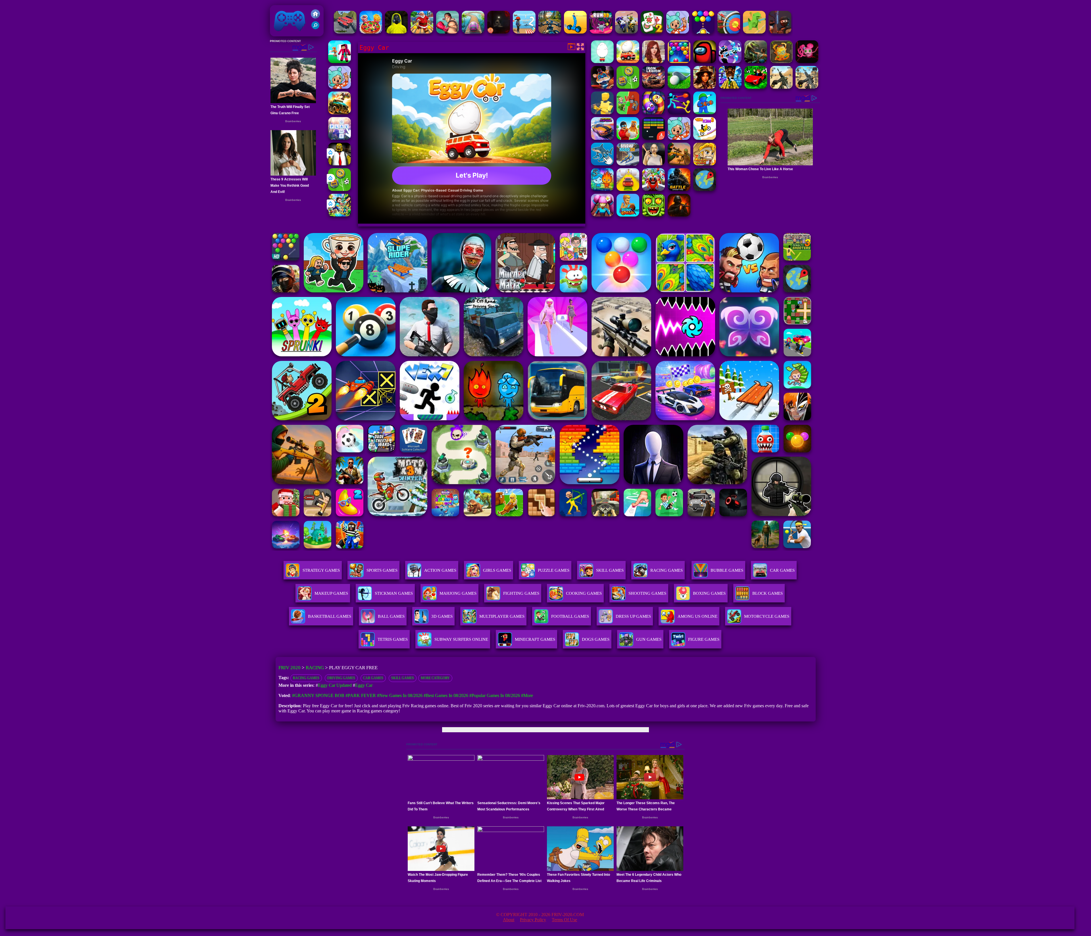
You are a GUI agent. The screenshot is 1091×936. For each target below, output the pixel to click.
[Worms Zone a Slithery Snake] (653, 112)
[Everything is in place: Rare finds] (704, 87)
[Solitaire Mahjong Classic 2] (652, 32)
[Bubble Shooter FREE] (703, 32)
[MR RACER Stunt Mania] (602, 138)
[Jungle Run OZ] (653, 215)
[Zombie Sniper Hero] (679, 163)
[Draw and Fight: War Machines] (575, 32)
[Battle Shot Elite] (679, 189)
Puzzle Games (553, 570)
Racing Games (666, 570)
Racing (315, 667)
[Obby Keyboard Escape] (730, 87)
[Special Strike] (781, 87)
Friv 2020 (281, 33)
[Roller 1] (473, 32)
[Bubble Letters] (339, 138)
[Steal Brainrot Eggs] (628, 138)
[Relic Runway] (781, 61)
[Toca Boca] (679, 138)
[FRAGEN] (679, 215)
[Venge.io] (602, 215)
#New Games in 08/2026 (399, 695)
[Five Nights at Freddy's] (602, 87)
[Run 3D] (601, 32)
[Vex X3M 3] (704, 138)
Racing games (306, 678)
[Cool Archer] (728, 32)
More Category (435, 678)
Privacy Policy (533, 919)
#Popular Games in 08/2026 (494, 695)
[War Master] (704, 112)
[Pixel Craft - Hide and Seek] (339, 61)
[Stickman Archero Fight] (730, 61)
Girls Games (497, 570)
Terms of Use (564, 919)
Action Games (440, 570)
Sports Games (382, 570)
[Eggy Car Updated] (602, 61)
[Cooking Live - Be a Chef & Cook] (370, 32)
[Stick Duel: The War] (679, 112)
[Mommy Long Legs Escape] (807, 61)
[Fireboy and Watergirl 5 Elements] (602, 189)
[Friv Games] (315, 16)
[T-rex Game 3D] (754, 32)
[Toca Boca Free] (677, 32)
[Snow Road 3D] (628, 163)
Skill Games (610, 570)
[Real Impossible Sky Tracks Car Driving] (628, 189)
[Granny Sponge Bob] (339, 163)
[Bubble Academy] (679, 61)
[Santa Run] (422, 32)
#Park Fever (360, 695)
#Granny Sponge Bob (318, 695)
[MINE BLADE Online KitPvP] (339, 215)
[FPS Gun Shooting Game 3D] (807, 87)
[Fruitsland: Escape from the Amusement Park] (653, 189)
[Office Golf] (679, 87)
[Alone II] (498, 32)
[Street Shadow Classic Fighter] (447, 32)
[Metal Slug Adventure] (704, 163)
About (508, 919)
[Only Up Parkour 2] (524, 32)
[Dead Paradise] (339, 112)
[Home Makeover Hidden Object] (653, 61)
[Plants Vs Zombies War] (628, 112)
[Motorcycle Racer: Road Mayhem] (549, 32)
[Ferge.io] (602, 112)
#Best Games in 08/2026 (446, 695)
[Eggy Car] (628, 61)
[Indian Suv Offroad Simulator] (345, 32)
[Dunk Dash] (628, 215)
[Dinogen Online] (755, 61)
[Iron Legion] (653, 87)
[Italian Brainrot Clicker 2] (602, 163)
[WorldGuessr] (704, 189)
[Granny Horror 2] (653, 163)
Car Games (373, 678)
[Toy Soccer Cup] (339, 189)
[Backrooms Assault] (396, 32)
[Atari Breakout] (653, 138)
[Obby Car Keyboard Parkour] (755, 87)
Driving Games (341, 678)
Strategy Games (321, 570)
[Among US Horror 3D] (704, 61)
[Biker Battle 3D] (626, 32)
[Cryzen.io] (780, 32)
